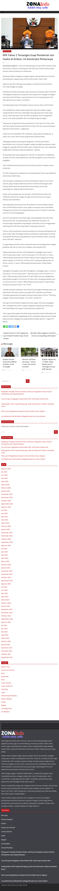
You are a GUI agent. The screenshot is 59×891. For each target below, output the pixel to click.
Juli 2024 (4, 549)
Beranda (4, 815)
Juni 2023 (4, 590)
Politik (3, 702)
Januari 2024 (5, 568)
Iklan (3, 673)
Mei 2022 (4, 632)
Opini (3, 692)
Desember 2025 (6, 494)
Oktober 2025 (6, 501)
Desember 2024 (6, 533)
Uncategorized (6, 708)
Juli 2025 (4, 510)
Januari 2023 (5, 606)
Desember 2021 (6, 648)
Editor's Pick (5, 667)
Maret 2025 (5, 523)
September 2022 (7, 619)
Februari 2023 (6, 603)
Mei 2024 (4, 555)
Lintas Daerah (6, 683)
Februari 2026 (6, 488)
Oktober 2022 (6, 616)
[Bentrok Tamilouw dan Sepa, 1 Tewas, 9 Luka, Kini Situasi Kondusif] (29, 349)
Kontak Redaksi (7, 848)
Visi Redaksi (5, 712)
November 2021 (7, 651)
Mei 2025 (4, 517)
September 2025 (7, 504)
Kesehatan (5, 676)
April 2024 (4, 558)
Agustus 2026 (6, 469)
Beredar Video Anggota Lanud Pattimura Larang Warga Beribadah (43, 334)
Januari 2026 (5, 491)
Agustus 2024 (6, 545)
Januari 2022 (5, 645)
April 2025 (4, 520)
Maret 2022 (5, 638)
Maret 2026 (5, 485)
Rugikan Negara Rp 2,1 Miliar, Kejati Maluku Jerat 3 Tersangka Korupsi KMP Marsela (49, 364)
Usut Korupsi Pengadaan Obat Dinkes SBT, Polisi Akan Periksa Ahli (24, 399)
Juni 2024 (4, 552)
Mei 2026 (4, 478)
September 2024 (7, 542)
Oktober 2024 (6, 539)
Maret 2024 (5, 561)
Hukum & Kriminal (7, 51)
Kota (2, 680)
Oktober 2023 (6, 577)
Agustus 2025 (6, 507)
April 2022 (4, 635)
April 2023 (4, 597)
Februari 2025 (6, 526)
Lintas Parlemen (7, 686)
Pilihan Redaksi (6, 699)
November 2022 (7, 613)
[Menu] (2, 12)
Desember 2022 (6, 609)
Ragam (3, 705)
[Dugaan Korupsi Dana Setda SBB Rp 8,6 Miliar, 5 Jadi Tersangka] (10, 349)
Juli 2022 (4, 625)
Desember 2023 (6, 571)
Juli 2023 (4, 587)
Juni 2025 (4, 513)
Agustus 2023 (6, 584)
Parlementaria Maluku (9, 696)
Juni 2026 (4, 475)
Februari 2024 (6, 565)
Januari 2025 (5, 529)
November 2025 (7, 497)
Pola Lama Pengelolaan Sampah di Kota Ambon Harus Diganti (23, 411)
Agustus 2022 (6, 622)
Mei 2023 (4, 593)
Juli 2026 (4, 472)
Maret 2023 (5, 600)
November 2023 (7, 574)
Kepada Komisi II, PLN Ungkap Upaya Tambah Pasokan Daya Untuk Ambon (15, 336)
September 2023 (7, 581)
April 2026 (4, 481)
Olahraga (4, 689)
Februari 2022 (6, 641)
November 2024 (7, 536)
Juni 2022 (4, 629)
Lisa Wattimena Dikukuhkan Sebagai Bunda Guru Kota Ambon (23, 416)
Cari (27, 381)
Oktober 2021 (6, 654)
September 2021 (7, 657)
